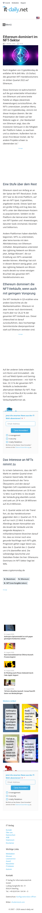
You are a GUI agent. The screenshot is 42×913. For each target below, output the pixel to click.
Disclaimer (10, 843)
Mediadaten (10, 854)
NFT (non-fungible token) (16, 583)
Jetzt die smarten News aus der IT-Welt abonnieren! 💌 (20, 416)
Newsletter (10, 864)
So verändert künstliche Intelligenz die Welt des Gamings (29, 749)
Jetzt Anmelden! (21, 430)
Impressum (10, 840)
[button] (7, 25)
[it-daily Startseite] (19, 9)
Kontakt (9, 830)
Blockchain (10, 579)
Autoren (9, 869)
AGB (7, 837)
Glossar (9, 856)
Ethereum (25, 579)
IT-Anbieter (10, 866)
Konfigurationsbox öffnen (26, 896)
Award (8, 861)
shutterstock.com (18, 902)
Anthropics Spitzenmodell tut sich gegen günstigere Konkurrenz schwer (11, 719)
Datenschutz (10, 835)
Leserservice (10, 859)
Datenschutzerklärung (22, 447)
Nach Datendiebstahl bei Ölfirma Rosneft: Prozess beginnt (29, 719)
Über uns (9, 833)
